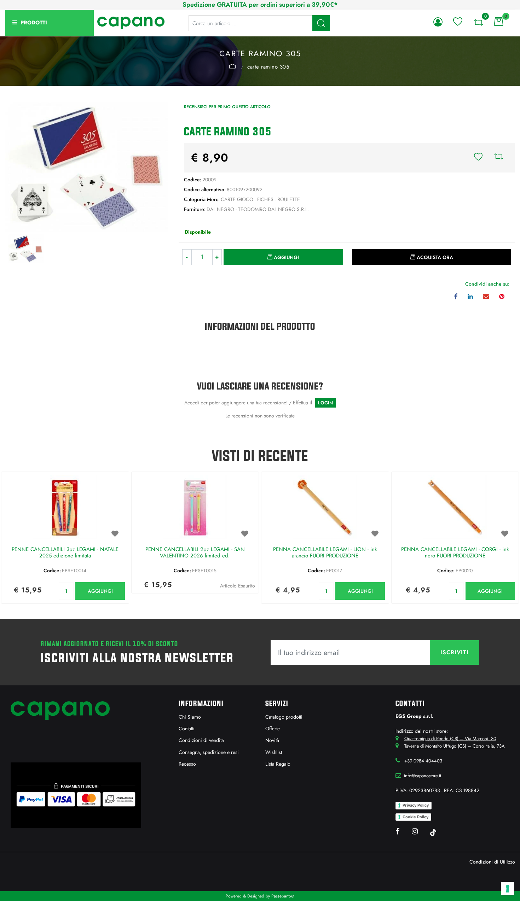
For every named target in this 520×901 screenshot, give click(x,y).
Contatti (187, 728)
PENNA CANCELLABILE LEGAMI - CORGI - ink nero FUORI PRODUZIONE (455, 553)
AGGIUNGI (100, 591)
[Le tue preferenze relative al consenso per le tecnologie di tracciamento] (507, 888)
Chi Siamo (190, 716)
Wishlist (273, 752)
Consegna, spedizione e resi (209, 752)
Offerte (272, 728)
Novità (272, 740)
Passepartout (282, 896)
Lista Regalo (277, 763)
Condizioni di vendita (201, 740)
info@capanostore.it (422, 775)
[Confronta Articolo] (498, 157)
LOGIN (325, 402)
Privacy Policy (416, 805)
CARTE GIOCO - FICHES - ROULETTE (232, 66)
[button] (321, 23)
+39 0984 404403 (423, 760)
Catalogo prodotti (283, 716)
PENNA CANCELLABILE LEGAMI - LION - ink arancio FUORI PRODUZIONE (325, 553)
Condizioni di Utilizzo (492, 861)
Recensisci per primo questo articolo (227, 107)
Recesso (187, 763)
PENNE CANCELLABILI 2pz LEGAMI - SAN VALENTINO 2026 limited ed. (195, 553)
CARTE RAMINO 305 (268, 67)
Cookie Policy (415, 816)
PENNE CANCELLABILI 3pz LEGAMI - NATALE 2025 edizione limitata (65, 553)
